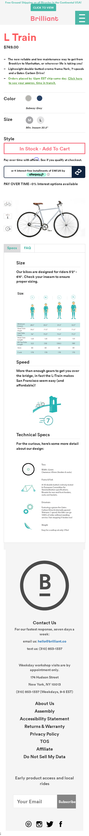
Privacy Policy (44, 734)
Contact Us (44, 623)
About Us (44, 703)
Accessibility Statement (44, 719)
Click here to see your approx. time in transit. (45, 80)
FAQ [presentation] (27, 247)
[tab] (12, 248)
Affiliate (44, 749)
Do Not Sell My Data (44, 756)
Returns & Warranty (44, 726)
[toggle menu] (82, 18)
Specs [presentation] (12, 247)
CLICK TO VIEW (43, 7)
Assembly (45, 711)
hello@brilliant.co (52, 641)
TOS (44, 741)
